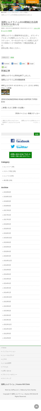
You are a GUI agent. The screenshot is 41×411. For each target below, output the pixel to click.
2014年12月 (8, 260)
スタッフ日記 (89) (10, 171)
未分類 (10, 30)
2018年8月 (7, 206)
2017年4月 (7, 215)
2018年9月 (7, 201)
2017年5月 (7, 210)
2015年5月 (7, 247)
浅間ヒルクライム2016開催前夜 (13, 80)
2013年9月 (7, 301)
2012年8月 (7, 338)
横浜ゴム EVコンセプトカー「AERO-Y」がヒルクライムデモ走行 (10, 122)
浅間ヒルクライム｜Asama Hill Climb (23, 394)
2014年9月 (7, 265)
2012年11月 (8, 324)
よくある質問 (6, 363)
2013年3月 (7, 320)
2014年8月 (7, 270)
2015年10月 (8, 238)
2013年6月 (7, 306)
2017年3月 (7, 219)
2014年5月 (7, 279)
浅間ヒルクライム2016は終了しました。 (16, 75)
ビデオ (4, 359)
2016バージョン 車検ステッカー (27, 113)
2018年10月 (8, 196)
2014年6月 (7, 274)
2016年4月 (7, 228)
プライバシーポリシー (9, 374)
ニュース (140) (9, 176)
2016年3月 (7, 233)
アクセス (5, 367)
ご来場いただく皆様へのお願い (13, 108)
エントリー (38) (9, 167)
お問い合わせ (6, 371)
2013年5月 (7, 311)
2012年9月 (7, 333)
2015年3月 (7, 256)
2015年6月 (7, 242)
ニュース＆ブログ (8, 355)
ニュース (5, 30)
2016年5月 (7, 224)
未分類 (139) (8, 180)
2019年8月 (7, 192)
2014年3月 (7, 288)
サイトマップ (6, 378)
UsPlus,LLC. (15, 390)
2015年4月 (7, 251)
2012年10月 (8, 329)
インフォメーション (9, 351)
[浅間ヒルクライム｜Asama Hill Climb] (7, 2)
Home (4, 348)
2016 (12, 57)
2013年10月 (8, 297)
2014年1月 (7, 292)
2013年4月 (7, 315)
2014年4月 (7, 283)
